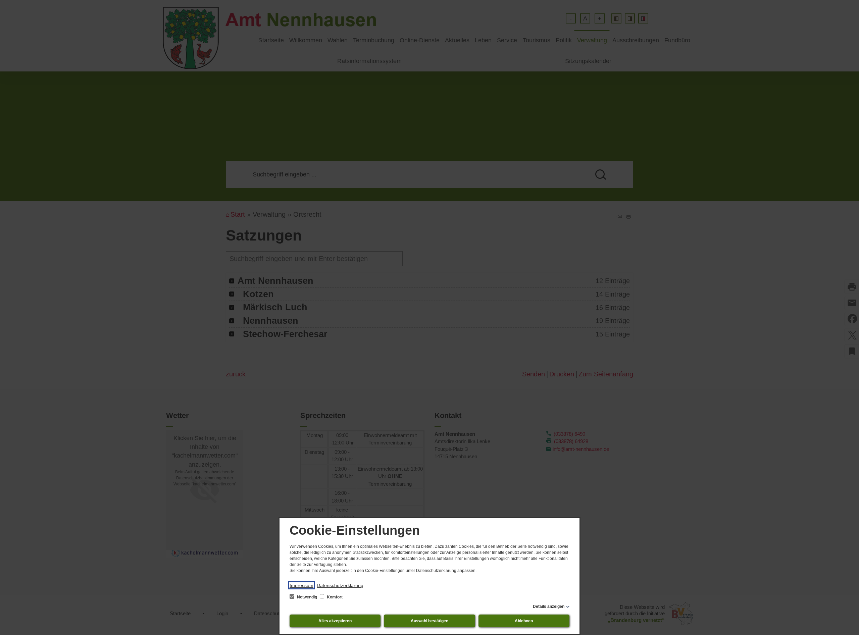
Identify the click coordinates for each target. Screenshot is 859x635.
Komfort (334, 597)
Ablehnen (524, 621)
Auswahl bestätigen (429, 621)
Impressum (301, 585)
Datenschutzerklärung (340, 585)
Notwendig (307, 597)
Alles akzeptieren (335, 621)
